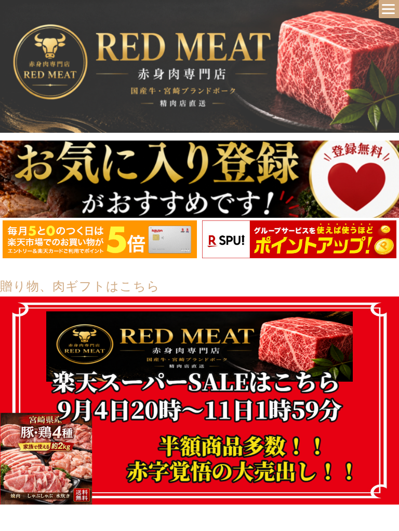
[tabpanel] (100, 239)
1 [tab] (184, 266)
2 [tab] (199, 266)
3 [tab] (215, 266)
